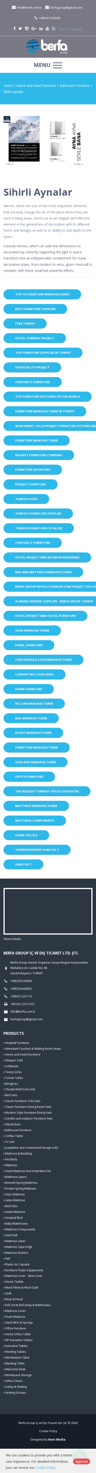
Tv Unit (9, 1142)
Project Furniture (30, 484)
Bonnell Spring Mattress (20, 1183)
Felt (7, 1259)
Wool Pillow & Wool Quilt (21, 1287)
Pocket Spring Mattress (20, 1188)
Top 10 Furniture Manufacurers (42, 294)
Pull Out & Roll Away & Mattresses (27, 1305)
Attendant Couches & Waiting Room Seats (32, 1049)
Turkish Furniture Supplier (38, 513)
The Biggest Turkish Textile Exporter (47, 791)
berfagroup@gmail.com (65, 8)
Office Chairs (13, 1381)
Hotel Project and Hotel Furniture (45, 616)
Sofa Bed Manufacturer (35, 762)
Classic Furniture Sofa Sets (22, 1101)
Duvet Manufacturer (33, 733)
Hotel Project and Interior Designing (47, 557)
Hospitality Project (32, 367)
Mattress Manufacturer (36, 806)
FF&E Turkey (25, 323)
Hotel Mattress (14, 1212)
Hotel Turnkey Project (34, 338)
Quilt (7, 1293)
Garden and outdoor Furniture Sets (28, 1118)
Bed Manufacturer (31, 718)
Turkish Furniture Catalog (38, 528)
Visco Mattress (14, 1194)
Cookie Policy (48, 1431)
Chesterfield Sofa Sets (19, 1089)
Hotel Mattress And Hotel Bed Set (27, 1171)
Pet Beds (10, 1159)
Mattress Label (14, 1241)
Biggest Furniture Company (38, 455)
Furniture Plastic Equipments (23, 1270)
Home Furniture (28, 689)
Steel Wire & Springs (18, 1323)
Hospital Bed (13, 1218)
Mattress (10, 1165)
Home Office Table (17, 1334)
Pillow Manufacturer (34, 703)
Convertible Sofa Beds (34, 674)
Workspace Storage (18, 1375)
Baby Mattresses (16, 1224)
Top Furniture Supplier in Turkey (43, 352)
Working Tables (15, 1352)
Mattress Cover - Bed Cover (23, 1276)
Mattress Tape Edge (18, 1247)
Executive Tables (16, 1346)
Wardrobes (12, 1124)
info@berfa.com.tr (29, 8)
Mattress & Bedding (18, 1153)
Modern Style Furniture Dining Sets (28, 1113)
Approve (81, 1461)
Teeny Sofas (13, 1072)
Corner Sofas (13, 1078)
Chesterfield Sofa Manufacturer (43, 659)
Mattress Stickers (16, 1253)
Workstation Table (17, 1358)
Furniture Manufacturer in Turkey (45, 411)
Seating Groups (15, 1393)
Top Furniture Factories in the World (47, 396)
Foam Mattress (14, 1317)
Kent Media (56, 1439)
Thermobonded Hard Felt (37, 850)
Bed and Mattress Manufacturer (43, 572)
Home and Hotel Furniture (37, 85)
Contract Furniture (32, 382)
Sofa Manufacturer (32, 630)
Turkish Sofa (26, 499)
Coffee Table (13, 1136)
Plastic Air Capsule (17, 1264)
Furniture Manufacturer (36, 440)
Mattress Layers (15, 1177)
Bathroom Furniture (75, 85)
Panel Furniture (29, 645)
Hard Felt (23, 864)
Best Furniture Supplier (35, 309)
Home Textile (26, 835)
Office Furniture (29, 776)
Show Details (12, 939)
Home (8, 85)
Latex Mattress (14, 1200)
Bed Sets (10, 1095)
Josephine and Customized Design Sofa (31, 1148)
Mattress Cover (15, 1311)
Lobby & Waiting (15, 1387)
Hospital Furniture (16, 1043)
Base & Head (13, 1299)
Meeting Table (14, 1363)
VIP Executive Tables (18, 1340)
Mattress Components (34, 820)
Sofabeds (11, 1066)
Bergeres (11, 1084)
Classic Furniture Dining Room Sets (27, 1107)
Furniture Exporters (32, 469)
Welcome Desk (14, 1369)
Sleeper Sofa (13, 1060)
